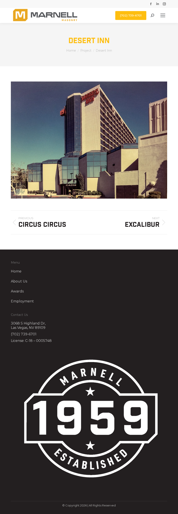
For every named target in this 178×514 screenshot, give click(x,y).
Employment (22, 301)
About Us (19, 281)
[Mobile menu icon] (162, 15)
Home (16, 271)
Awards (17, 291)
